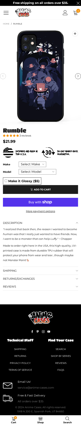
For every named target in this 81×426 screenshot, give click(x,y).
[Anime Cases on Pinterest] (37, 331)
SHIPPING (10, 270)
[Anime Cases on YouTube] (48, 331)
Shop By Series (61, 356)
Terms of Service (20, 369)
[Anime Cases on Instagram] (43, 331)
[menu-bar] (7, 13)
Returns (20, 356)
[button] (3, 76)
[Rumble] (40, 76)
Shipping (20, 349)
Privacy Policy (20, 363)
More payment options (40, 211)
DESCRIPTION (12, 223)
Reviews (60, 363)
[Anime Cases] (23, 12)
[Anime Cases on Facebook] (32, 331)
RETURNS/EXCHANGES (19, 278)
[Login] (65, 12)
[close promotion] (78, 3)
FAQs (60, 369)
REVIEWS (9, 286)
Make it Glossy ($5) (23, 181)
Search (61, 349)
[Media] (75, 34)
